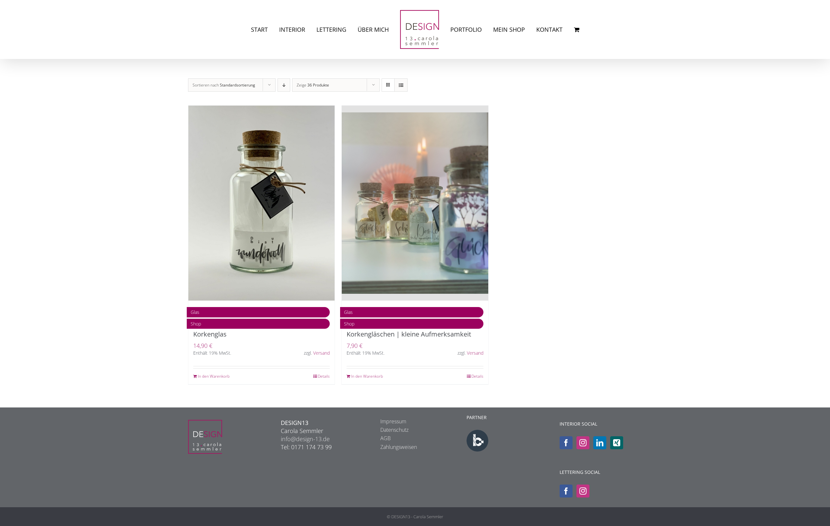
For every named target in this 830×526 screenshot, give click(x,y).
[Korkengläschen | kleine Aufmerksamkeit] (415, 203)
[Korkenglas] (261, 203)
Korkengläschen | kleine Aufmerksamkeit (409, 334)
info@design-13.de (305, 439)
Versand (321, 353)
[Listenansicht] (401, 85)
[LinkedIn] (599, 442)
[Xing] (616, 442)
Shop (196, 324)
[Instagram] (582, 442)
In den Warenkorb (214, 376)
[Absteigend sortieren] (284, 85)
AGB (385, 438)
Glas (195, 312)
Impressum (393, 421)
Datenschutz (394, 429)
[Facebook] (566, 442)
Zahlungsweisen (398, 447)
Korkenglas (210, 334)
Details (324, 376)
